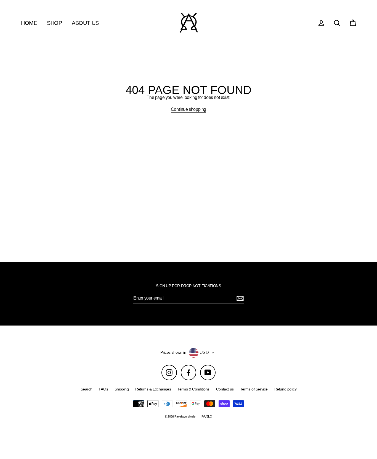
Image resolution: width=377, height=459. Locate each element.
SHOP (54, 23)
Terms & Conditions (193, 389)
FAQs (103, 389)
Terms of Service (254, 389)
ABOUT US (85, 23)
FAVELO (206, 416)
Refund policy (285, 389)
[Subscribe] (239, 298)
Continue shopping (188, 109)
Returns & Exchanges (153, 389)
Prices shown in (173, 352)
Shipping (122, 389)
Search (86, 389)
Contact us (225, 389)
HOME (29, 23)
